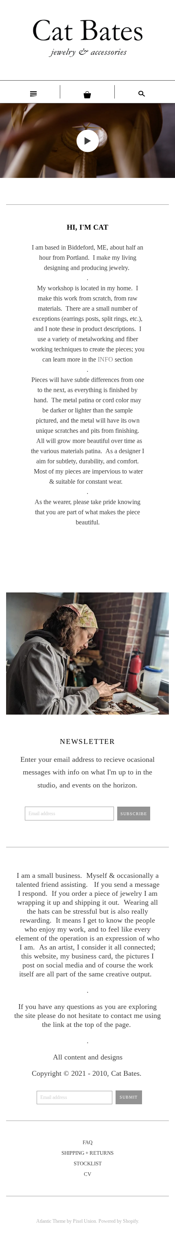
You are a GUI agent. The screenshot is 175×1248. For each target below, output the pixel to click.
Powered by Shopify (118, 1221)
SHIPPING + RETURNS (87, 1153)
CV (87, 1174)
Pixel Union (84, 1221)
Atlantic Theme (51, 1221)
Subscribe (133, 814)
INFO (105, 359)
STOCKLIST (88, 1163)
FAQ (87, 1142)
